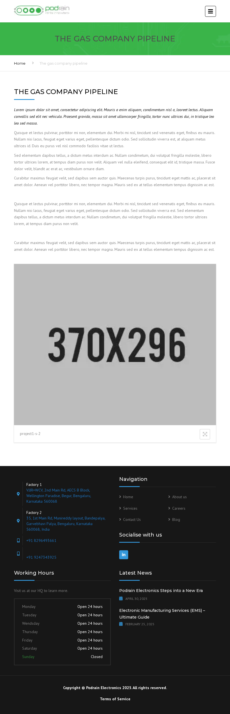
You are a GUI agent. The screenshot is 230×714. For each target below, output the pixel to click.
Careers (178, 508)
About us (179, 496)
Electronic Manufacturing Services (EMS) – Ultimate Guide (162, 614)
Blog (176, 519)
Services (130, 508)
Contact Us (132, 519)
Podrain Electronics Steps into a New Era (161, 590)
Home (20, 63)
